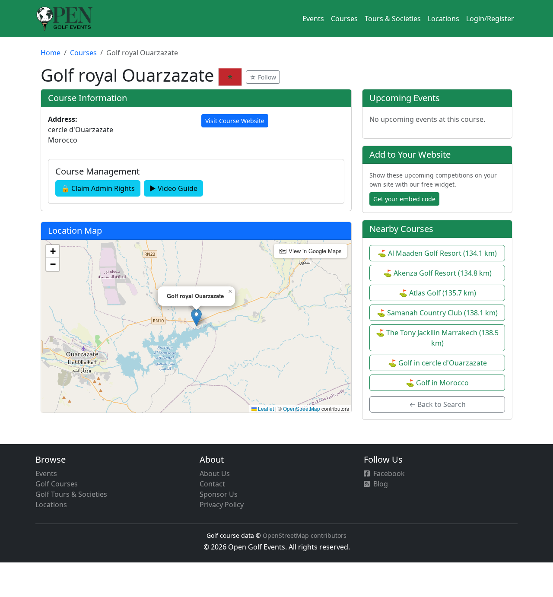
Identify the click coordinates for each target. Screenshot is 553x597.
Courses (344, 18)
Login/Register (490, 18)
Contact (212, 484)
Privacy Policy (222, 504)
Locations (443, 18)
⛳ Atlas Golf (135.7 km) (437, 293)
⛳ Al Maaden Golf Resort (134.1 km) (437, 253)
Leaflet (265, 408)
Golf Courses (56, 484)
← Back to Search (437, 404)
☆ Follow (263, 77)
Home (50, 52)
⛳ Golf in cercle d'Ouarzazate (437, 363)
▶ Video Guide (173, 188)
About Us (215, 473)
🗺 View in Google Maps (310, 251)
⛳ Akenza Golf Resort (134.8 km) (437, 273)
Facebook (389, 473)
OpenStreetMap (301, 408)
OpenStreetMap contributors (304, 535)
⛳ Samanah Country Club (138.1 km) (437, 313)
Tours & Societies (393, 18)
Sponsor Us (219, 494)
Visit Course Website (234, 121)
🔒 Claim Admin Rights (98, 188)
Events (313, 18)
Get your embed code (404, 199)
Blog (380, 484)
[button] (196, 317)
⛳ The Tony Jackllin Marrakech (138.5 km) (437, 338)
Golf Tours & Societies (71, 494)
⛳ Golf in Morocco (437, 382)
